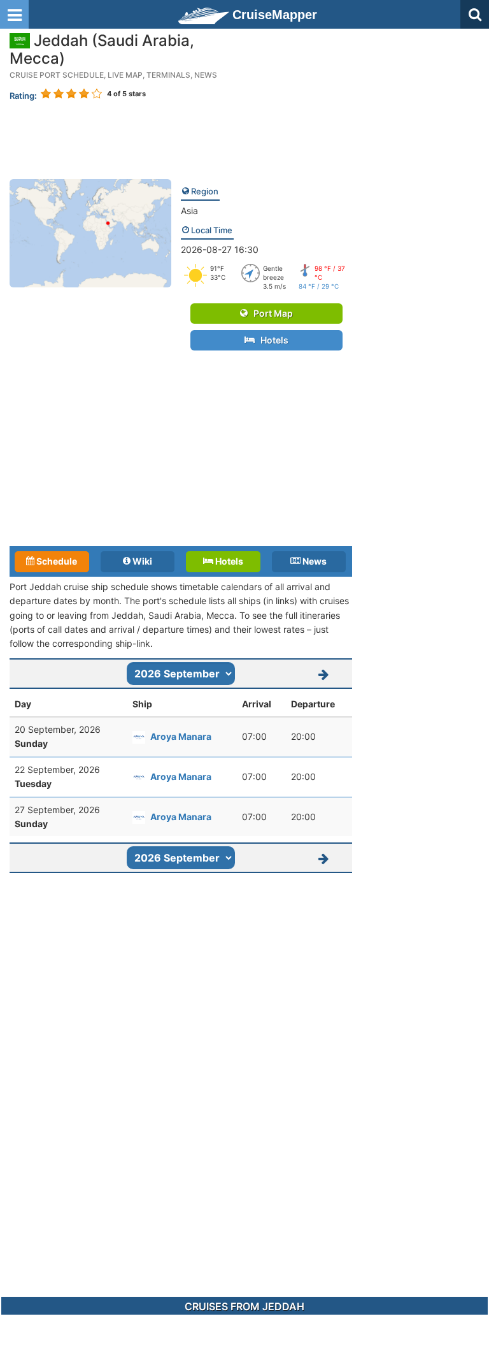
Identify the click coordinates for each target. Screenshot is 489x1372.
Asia (189, 210)
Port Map (270, 313)
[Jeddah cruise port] (90, 232)
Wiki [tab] (141, 561)
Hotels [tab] (228, 561)
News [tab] (314, 561)
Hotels (271, 340)
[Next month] (323, 674)
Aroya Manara (180, 736)
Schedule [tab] (55, 561)
